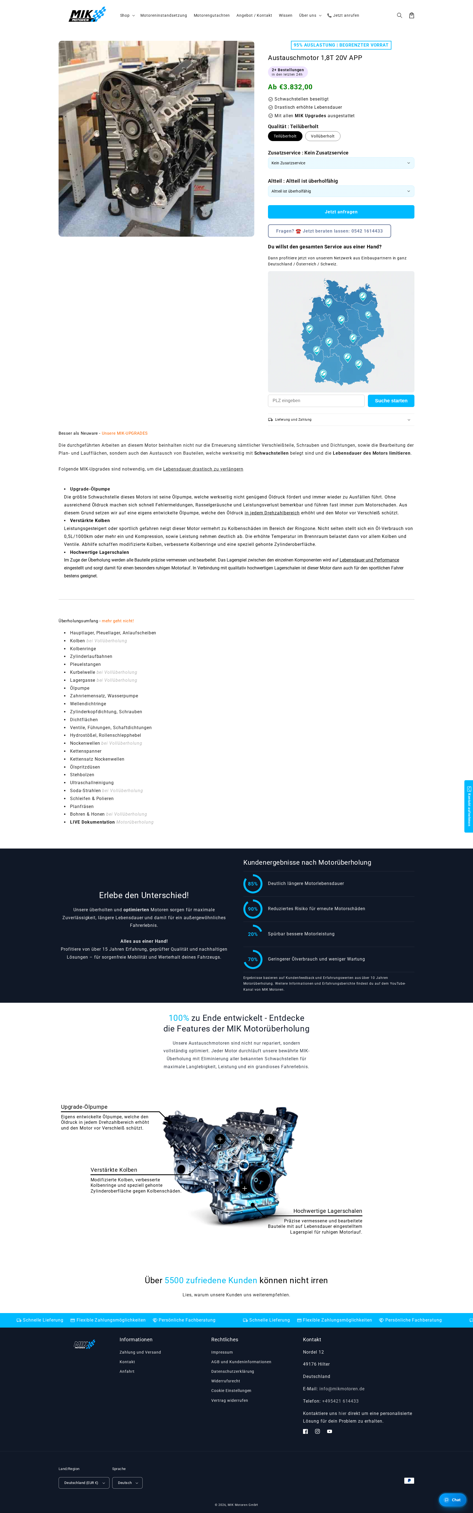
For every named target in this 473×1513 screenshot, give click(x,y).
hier (343, 1413)
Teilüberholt (285, 136)
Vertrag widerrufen (229, 1400)
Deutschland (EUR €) (81, 1483)
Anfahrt (127, 1371)
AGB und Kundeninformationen (241, 1362)
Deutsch (125, 1483)
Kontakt (127, 1362)
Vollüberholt (323, 136)
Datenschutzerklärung (232, 1371)
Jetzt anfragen (341, 211)
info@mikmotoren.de (342, 1388)
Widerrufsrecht (225, 1381)
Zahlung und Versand (140, 1352)
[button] (400, 15)
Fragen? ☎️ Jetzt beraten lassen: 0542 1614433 (329, 231)
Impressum (222, 1352)
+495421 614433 (340, 1401)
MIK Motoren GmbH (243, 1505)
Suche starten (391, 400)
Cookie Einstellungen (231, 1390)
